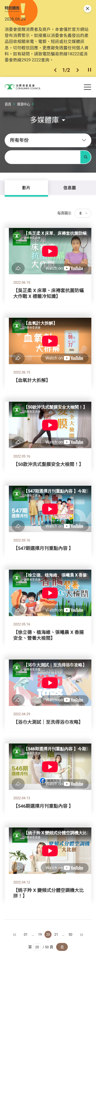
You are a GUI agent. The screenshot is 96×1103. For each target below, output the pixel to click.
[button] (55, 70)
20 (48, 934)
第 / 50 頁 (40, 947)
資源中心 (23, 104)
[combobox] (48, 140)
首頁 (8, 104)
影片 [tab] (26, 187)
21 (56, 934)
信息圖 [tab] (69, 187)
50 (70, 934)
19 (40, 934)
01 (25, 934)
